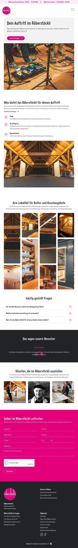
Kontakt (43, 516)
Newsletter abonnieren (12, 522)
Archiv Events (45, 525)
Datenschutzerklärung (48, 530)
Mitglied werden (9, 525)
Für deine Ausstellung (12, 516)
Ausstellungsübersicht (48, 492)
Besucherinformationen (48, 498)
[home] (6, 10)
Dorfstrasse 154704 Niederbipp (10, 506)
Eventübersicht (45, 495)
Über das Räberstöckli (48, 519)
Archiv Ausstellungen (47, 522)
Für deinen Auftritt (10, 519)
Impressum (44, 527)
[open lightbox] (12, 238)
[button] (73, 8)
